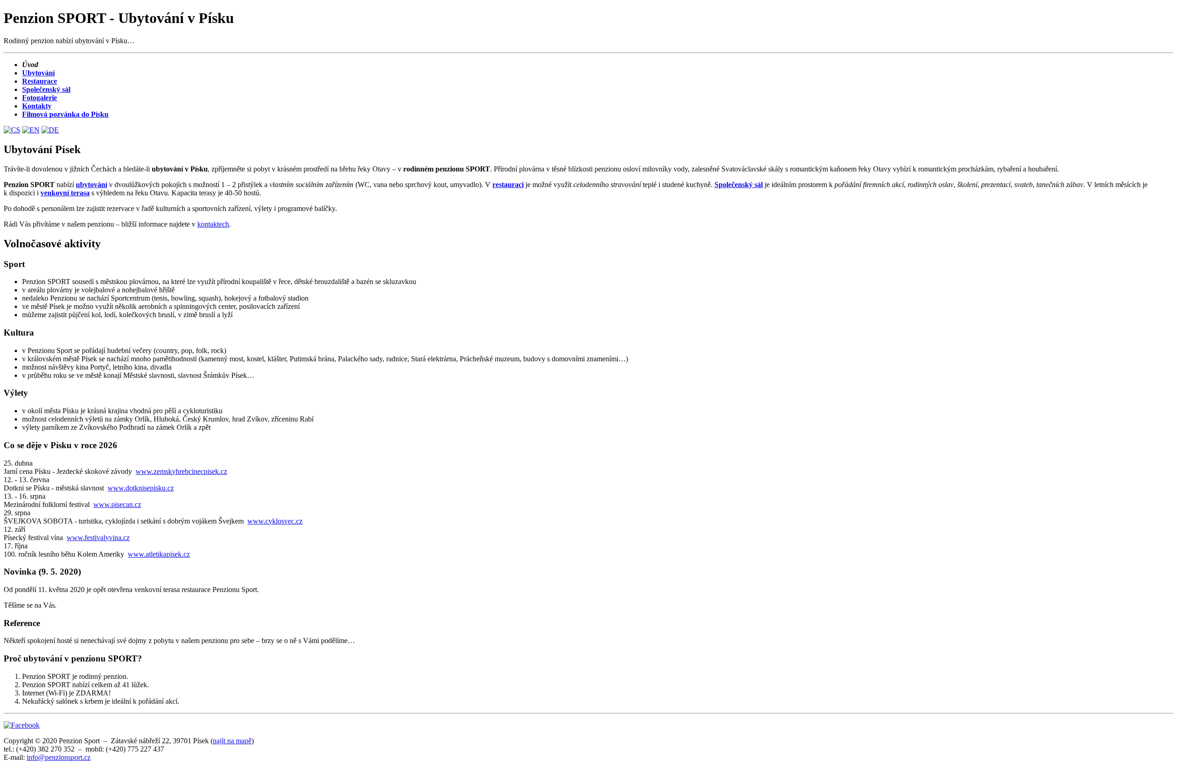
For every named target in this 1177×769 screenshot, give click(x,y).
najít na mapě (232, 741)
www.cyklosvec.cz (275, 521)
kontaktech (213, 224)
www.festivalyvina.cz (98, 537)
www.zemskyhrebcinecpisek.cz (181, 471)
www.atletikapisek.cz (159, 554)
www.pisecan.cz (117, 504)
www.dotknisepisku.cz (141, 488)
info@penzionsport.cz (59, 757)
